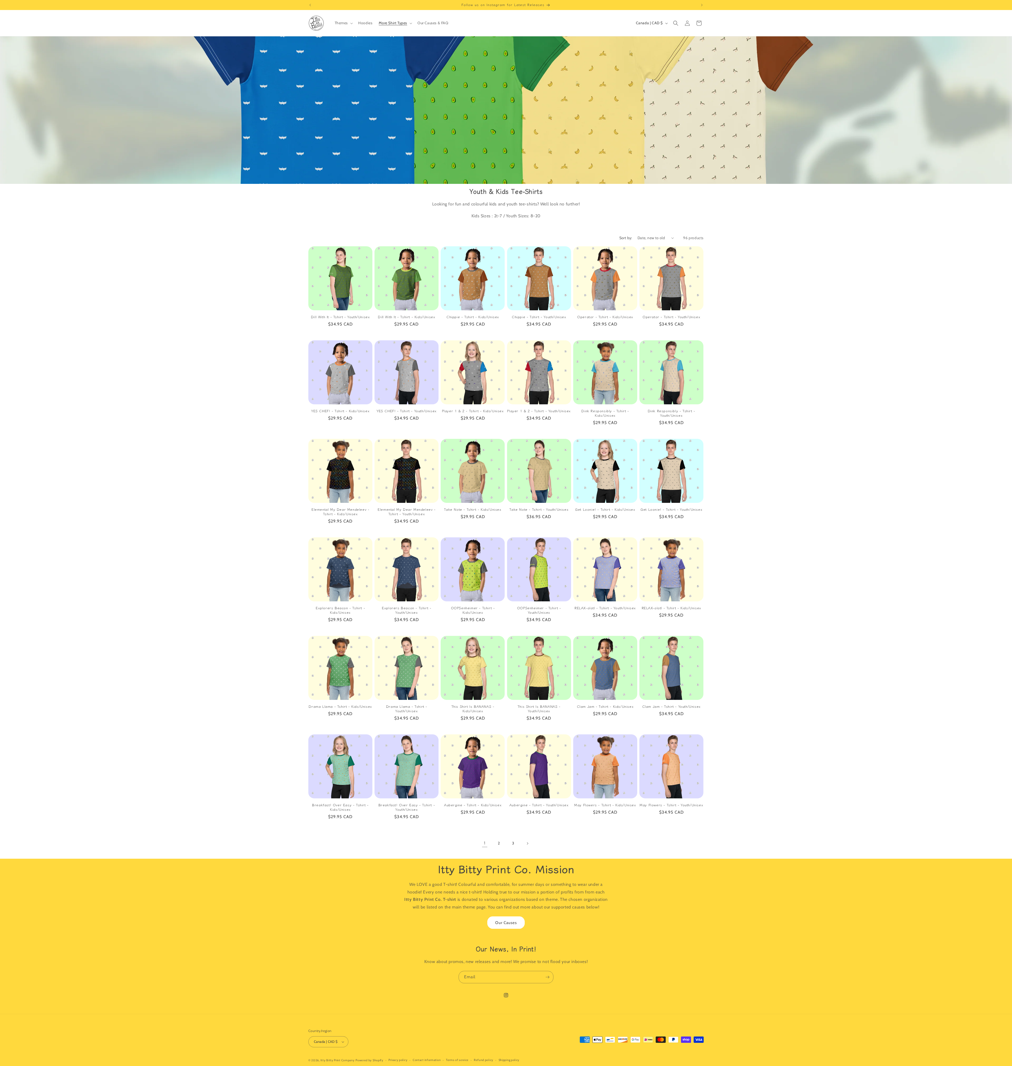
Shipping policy (509, 1060)
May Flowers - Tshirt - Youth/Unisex (671, 805)
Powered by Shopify (369, 1060)
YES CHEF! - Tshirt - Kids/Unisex (340, 411)
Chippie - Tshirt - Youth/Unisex (539, 317)
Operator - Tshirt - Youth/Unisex (671, 317)
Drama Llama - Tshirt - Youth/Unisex (406, 708)
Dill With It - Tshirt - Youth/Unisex (340, 317)
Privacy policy (397, 1060)
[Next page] (527, 843)
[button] (343, 22)
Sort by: (625, 237)
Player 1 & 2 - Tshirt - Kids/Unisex (473, 411)
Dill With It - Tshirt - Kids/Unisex (406, 317)
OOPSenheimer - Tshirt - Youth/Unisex (539, 610)
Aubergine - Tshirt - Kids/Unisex (473, 805)
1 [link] (484, 843)
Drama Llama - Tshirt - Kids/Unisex (340, 706)
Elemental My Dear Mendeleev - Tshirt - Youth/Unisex (406, 511)
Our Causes (506, 922)
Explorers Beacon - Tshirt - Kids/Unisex (340, 610)
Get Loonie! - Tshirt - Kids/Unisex (605, 509)
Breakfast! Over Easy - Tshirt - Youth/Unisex (406, 807)
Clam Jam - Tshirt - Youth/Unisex (671, 706)
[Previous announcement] (310, 5)
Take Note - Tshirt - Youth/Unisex (538, 509)
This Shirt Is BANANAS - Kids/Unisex (472, 708)
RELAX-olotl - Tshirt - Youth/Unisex (605, 608)
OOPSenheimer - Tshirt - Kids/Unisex (473, 610)
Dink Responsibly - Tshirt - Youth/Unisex (671, 413)
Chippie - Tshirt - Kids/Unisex (472, 317)
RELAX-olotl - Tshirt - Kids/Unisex (671, 608)
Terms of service (457, 1060)
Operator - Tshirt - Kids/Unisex (605, 317)
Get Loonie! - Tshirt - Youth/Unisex (671, 509)
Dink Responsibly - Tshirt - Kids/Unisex (605, 413)
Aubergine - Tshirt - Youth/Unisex (539, 805)
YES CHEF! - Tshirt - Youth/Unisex (407, 411)
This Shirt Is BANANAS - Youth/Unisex (539, 708)
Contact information (427, 1060)
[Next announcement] (702, 5)
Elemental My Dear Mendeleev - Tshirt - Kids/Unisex (340, 511)
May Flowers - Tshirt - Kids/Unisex (605, 805)
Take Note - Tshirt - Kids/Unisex (472, 509)
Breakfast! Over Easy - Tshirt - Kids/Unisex (340, 807)
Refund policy (483, 1060)
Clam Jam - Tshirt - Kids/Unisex (605, 706)
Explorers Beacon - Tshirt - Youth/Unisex (406, 610)
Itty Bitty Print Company (337, 1060)
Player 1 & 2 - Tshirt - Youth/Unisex (539, 411)
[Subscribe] (547, 977)
